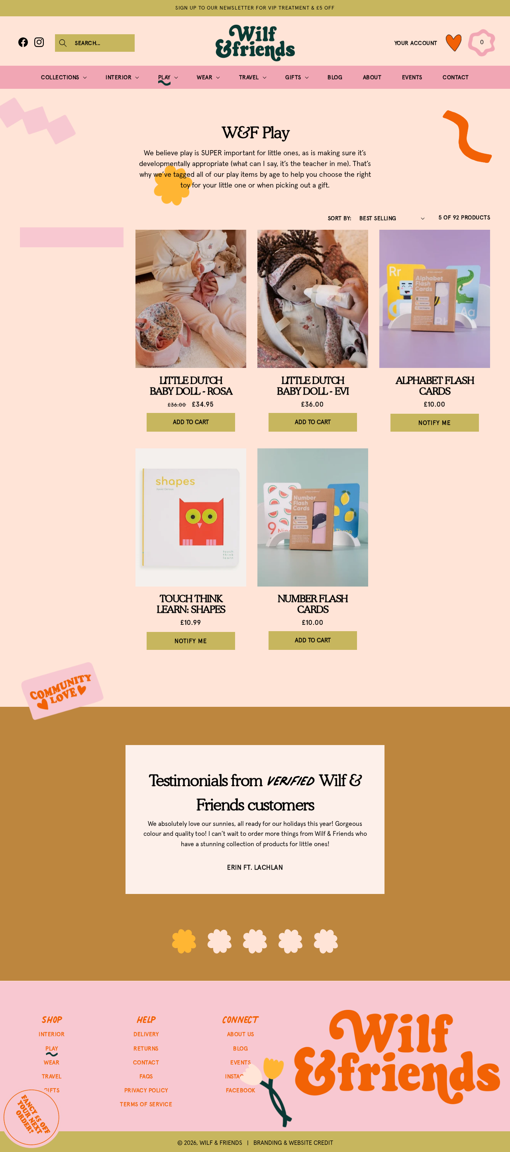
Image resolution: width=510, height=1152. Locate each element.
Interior (52, 1034)
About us (240, 1034)
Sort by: (339, 218)
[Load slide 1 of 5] (184, 942)
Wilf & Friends (221, 1142)
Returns (146, 1048)
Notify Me (434, 422)
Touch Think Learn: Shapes (191, 604)
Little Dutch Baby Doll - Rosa (191, 386)
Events (240, 1062)
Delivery (146, 1034)
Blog (240, 1048)
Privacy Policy (146, 1089)
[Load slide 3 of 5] (255, 942)
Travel (52, 1076)
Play (51, 1048)
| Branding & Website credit (287, 1142)
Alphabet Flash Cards (435, 386)
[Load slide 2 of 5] (219, 942)
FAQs (146, 1076)
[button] (95, 43)
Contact (146, 1062)
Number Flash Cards (313, 604)
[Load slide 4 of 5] (290, 942)
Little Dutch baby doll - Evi (312, 386)
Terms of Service (146, 1104)
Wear (51, 1062)
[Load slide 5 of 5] (326, 942)
